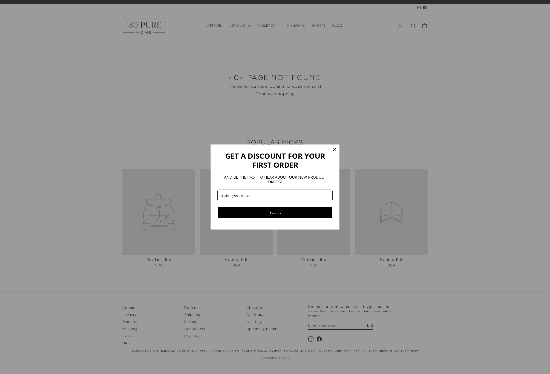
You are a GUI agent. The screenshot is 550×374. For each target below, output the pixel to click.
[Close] (334, 149)
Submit (275, 212)
